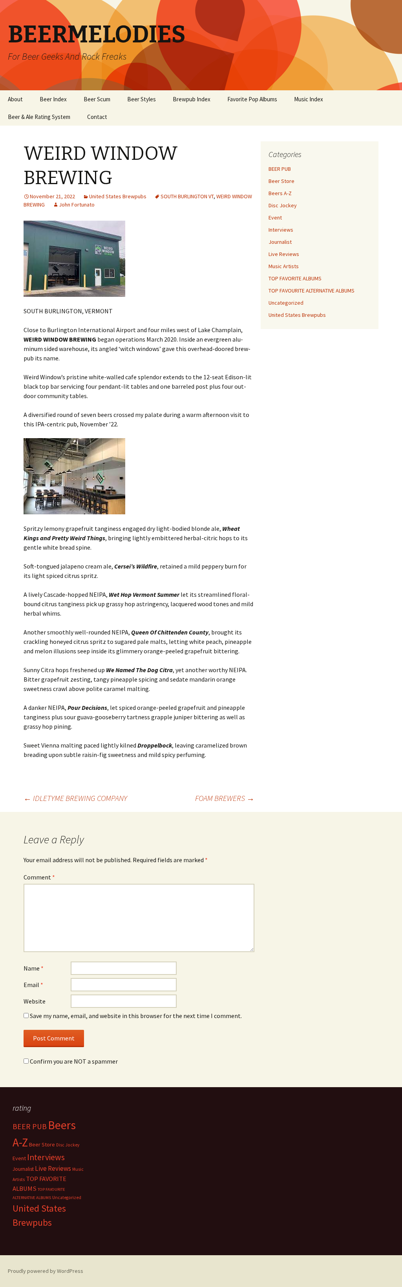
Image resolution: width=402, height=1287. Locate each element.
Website (35, 1001)
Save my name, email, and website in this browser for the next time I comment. (136, 1016)
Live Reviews (284, 254)
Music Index (308, 99)
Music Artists (284, 266)
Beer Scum (97, 99)
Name (34, 968)
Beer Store (281, 181)
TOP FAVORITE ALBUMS (295, 278)
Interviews (281, 229)
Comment (39, 877)
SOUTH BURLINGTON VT (187, 196)
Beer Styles (141, 99)
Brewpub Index (191, 99)
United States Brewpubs (117, 196)
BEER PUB (280, 168)
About (15, 99)
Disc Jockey (283, 205)
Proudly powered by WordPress (45, 1270)
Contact (97, 117)
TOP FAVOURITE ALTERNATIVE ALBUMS (311, 290)
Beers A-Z (280, 193)
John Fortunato (77, 204)
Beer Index (53, 99)
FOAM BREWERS (224, 798)
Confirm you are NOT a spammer (73, 1061)
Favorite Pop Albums (252, 99)
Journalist (280, 241)
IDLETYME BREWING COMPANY (75, 798)
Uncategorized (286, 302)
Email (33, 985)
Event (275, 217)
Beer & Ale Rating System (39, 117)
